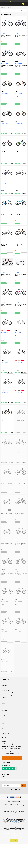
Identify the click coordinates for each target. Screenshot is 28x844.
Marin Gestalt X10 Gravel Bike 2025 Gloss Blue (21, 424)
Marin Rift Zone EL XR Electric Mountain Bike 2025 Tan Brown (20, 245)
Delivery (3, 681)
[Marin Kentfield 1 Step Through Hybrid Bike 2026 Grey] (20, 441)
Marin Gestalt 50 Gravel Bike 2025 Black (7, 334)
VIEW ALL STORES (12, 758)
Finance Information (5, 685)
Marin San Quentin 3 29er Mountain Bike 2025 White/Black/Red (20, 544)
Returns (3, 688)
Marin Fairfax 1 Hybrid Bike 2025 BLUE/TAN (6, 664)
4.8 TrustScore (15, 1)
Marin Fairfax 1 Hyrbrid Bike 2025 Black (7, 364)
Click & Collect (4, 683)
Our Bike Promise (4, 726)
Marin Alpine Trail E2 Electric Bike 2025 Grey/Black (20, 514)
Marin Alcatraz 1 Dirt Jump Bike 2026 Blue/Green (20, 155)
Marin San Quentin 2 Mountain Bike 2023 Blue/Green (21, 604)
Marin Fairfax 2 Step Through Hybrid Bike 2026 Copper (21, 96)
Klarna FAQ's (4, 725)
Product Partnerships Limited (13, 805)
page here (14, 755)
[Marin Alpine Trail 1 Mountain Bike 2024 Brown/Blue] (20, 262)
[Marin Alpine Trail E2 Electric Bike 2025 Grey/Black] (20, 501)
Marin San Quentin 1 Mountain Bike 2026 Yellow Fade (7, 96)
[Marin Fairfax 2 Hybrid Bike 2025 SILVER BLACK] (20, 381)
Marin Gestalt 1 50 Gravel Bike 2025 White (20, 335)
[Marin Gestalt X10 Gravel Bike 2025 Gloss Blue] (20, 411)
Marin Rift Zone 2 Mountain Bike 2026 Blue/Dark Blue (6, 36)
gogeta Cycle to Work (5, 733)
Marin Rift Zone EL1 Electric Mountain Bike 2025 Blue (21, 215)
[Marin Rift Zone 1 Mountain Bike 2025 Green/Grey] (7, 471)
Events (3, 731)
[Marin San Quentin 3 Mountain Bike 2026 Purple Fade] (20, 23)
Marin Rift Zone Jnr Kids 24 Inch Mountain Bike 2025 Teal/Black (21, 574)
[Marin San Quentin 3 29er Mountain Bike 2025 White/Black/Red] (20, 531)
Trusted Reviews (4, 723)
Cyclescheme (4, 687)
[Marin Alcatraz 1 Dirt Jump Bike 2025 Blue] (7, 202)
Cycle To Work (4, 706)
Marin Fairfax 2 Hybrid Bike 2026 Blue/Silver (6, 126)
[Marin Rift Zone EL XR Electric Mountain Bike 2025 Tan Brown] (20, 232)
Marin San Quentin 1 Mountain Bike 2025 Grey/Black (7, 604)
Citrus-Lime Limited (17, 801)
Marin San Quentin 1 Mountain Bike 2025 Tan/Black (7, 634)
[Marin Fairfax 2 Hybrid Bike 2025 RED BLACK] (20, 352)
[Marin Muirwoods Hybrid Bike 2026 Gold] (20, 112)
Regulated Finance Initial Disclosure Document (9, 695)
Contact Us (3, 776)
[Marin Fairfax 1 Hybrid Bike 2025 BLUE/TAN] (7, 650)
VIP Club (3, 712)
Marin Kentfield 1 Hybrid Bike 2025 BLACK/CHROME (6, 424)
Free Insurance (4, 708)
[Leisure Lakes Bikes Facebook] (8, 789)
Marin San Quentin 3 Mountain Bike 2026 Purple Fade (21, 36)
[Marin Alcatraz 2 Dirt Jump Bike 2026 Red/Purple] (7, 142)
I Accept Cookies (14, 840)
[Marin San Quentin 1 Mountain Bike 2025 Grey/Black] (7, 591)
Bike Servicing (4, 705)
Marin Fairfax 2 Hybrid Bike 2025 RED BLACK (20, 365)
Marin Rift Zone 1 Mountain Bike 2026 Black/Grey (20, 185)
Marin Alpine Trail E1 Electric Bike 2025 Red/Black (6, 275)
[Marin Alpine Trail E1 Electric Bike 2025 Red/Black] (7, 262)
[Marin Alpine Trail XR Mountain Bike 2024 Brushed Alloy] (7, 292)
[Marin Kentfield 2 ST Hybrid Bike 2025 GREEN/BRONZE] (20, 620)
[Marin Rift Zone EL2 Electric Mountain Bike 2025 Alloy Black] (7, 232)
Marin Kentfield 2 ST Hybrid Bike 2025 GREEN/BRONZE (20, 634)
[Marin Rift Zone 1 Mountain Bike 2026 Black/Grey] (20, 172)
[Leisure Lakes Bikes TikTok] (19, 789)
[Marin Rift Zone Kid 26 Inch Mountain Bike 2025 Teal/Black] (7, 561)
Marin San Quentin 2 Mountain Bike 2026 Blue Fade (7, 66)
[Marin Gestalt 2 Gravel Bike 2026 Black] (7, 501)
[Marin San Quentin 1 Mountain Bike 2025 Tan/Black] (7, 620)
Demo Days (3, 730)
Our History (3, 718)
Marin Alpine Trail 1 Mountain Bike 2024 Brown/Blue (20, 275)
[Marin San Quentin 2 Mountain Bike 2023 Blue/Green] (20, 591)
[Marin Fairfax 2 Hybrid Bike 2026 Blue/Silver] (7, 112)
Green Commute (4, 710)
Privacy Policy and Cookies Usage (7, 692)
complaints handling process (15, 821)
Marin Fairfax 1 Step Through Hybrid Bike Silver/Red (7, 454)
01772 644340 (5, 774)
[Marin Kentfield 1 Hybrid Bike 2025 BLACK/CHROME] (7, 411)
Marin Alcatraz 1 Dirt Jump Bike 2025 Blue (7, 214)
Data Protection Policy (5, 697)
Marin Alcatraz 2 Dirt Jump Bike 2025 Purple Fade (20, 484)
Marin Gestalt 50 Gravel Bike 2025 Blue (6, 543)
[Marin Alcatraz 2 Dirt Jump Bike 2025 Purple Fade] (20, 471)
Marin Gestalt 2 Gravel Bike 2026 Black (6, 513)
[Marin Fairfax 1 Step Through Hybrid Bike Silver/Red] (7, 441)
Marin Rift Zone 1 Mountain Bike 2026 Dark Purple (6, 185)
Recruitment (3, 721)
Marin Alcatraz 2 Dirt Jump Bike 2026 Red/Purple (6, 155)
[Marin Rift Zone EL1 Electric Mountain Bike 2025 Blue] (20, 202)
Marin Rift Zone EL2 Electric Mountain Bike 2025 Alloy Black (7, 245)
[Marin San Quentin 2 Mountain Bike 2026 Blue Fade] (7, 53)
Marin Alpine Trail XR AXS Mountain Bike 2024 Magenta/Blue (20, 305)
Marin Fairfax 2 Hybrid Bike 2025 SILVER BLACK (21, 395)
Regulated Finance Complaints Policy (8, 693)
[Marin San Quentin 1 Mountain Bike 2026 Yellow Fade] (7, 83)
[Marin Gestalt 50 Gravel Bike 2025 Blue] (7, 531)
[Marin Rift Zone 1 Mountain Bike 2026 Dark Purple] (7, 172)
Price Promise (4, 719)
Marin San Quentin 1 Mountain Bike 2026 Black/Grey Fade (21, 66)
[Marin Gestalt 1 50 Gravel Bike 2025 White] (20, 322)
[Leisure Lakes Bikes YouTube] (16, 789)
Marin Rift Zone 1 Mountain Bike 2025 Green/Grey (6, 484)
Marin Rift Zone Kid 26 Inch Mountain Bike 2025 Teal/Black (7, 574)
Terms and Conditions (5, 690)
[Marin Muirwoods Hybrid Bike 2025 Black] (7, 381)
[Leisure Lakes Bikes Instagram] (12, 789)
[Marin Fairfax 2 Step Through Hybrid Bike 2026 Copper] (20, 83)
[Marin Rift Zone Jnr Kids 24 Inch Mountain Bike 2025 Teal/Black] (20, 561)
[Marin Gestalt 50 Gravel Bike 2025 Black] (7, 322)
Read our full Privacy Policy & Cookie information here (14, 837)
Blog (2, 728)
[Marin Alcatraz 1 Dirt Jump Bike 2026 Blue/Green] (20, 142)
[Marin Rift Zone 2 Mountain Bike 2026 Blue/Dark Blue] (7, 23)
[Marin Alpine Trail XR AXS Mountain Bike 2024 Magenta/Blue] (20, 292)
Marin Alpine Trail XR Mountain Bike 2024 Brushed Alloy (7, 305)
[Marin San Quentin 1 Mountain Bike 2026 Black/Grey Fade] (20, 53)
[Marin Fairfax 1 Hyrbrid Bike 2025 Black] (7, 352)
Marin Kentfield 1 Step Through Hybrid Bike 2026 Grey (21, 454)
